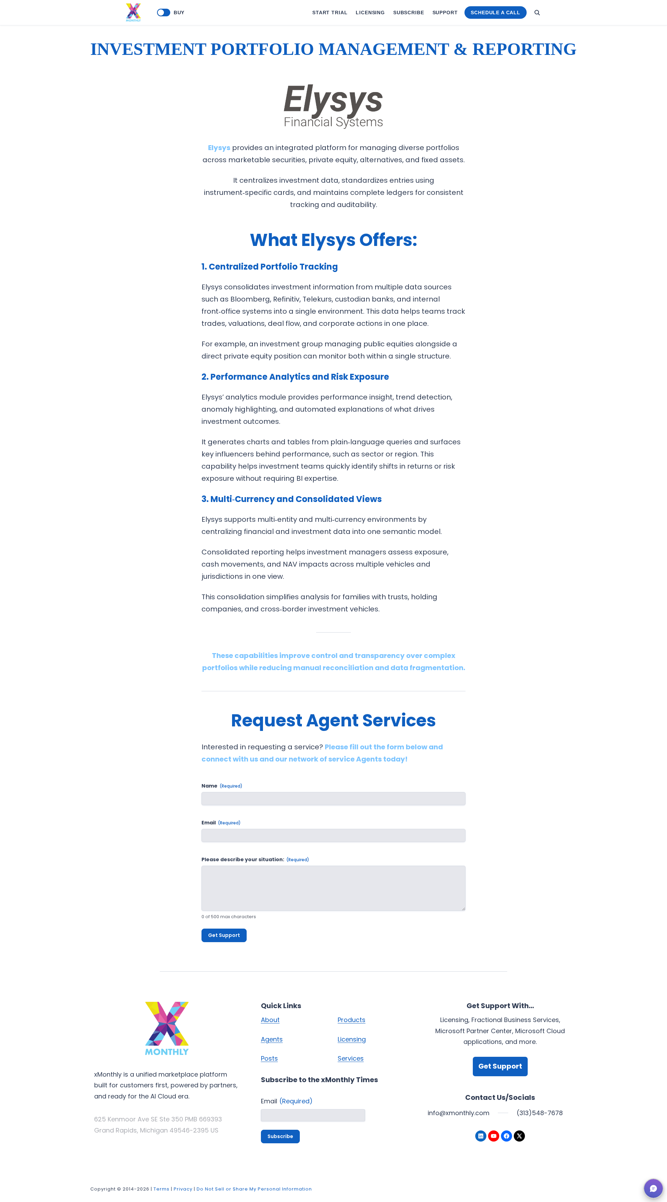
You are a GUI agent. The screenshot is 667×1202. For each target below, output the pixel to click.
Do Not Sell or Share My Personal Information (254, 1189)
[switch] (163, 12)
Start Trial (329, 12)
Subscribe (408, 12)
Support (445, 12)
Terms (162, 1189)
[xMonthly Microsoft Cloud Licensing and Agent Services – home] (133, 12)
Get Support (224, 935)
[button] (653, 1188)
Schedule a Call (495, 12)
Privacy (183, 1189)
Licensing (370, 12)
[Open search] (537, 12)
